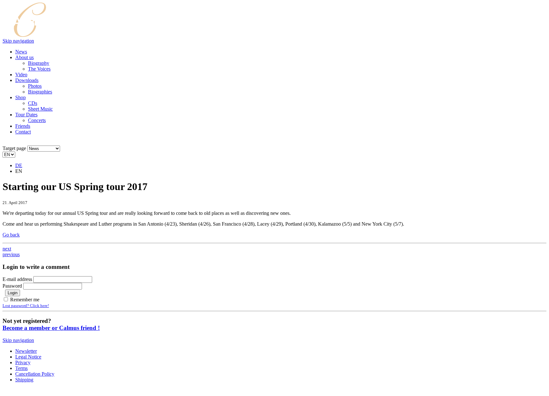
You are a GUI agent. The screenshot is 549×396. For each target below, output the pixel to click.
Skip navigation (18, 41)
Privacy (22, 362)
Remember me (24, 299)
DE (18, 165)
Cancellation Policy (34, 374)
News (21, 51)
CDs (32, 103)
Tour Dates (26, 114)
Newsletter (26, 351)
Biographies (40, 91)
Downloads (26, 80)
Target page (14, 148)
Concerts (37, 120)
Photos (35, 86)
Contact (23, 131)
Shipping (24, 379)
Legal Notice (28, 356)
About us (24, 57)
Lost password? (26, 305)
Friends (22, 126)
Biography (38, 63)
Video (21, 74)
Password (13, 286)
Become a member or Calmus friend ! (51, 327)
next (7, 248)
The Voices (39, 69)
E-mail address (17, 279)
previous (11, 254)
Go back (11, 234)
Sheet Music (40, 109)
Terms (21, 368)
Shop (20, 97)
